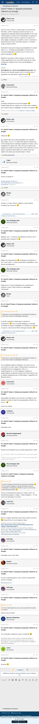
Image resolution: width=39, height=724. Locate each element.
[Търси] (37, 2)
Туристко (22, 110)
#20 (37, 655)
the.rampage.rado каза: (9, 311)
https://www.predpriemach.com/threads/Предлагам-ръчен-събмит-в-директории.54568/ (19, 530)
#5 (37, 200)
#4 (37, 167)
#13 (37, 440)
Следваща (20, 670)
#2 (37, 92)
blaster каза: (5, 605)
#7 (37, 251)
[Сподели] (35, 26)
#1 (37, 25)
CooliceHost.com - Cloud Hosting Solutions (14, 214)
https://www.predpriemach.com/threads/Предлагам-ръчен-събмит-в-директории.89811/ (17, 525)
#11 (37, 389)
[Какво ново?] (33, 2)
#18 (37, 594)
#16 (37, 546)
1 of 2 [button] (12, 670)
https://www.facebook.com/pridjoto (10, 534)
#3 (37, 126)
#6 (37, 227)
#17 (37, 568)
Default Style (6, 713)
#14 (37, 471)
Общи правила (26, 715)
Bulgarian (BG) (17, 713)
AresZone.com (5, 184)
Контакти (18, 715)
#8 (37, 276)
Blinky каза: (5, 481)
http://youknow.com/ (6, 583)
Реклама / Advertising (7, 715)
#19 (37, 624)
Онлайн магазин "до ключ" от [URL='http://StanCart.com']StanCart (10, 182)
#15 (37, 508)
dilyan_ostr (5, 14)
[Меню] (2, 2)
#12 (37, 418)
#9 (37, 301)
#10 (37, 344)
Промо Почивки (30, 110)
